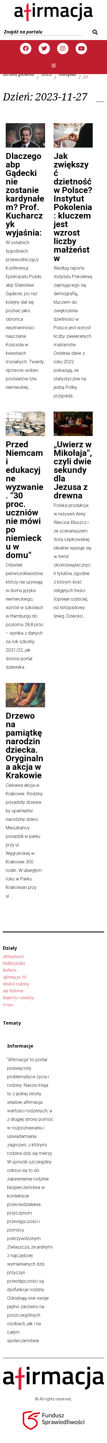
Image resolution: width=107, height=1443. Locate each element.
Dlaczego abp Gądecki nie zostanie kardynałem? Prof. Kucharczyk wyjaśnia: (25, 194)
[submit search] (94, 32)
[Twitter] (44, 48)
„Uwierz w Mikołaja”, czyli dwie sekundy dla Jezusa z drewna (73, 469)
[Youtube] (81, 48)
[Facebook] (25, 48)
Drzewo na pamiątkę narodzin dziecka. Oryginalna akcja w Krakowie (24, 745)
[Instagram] (62, 48)
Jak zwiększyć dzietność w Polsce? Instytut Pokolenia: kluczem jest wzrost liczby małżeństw (73, 207)
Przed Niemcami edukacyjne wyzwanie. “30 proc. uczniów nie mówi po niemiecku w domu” (24, 499)
